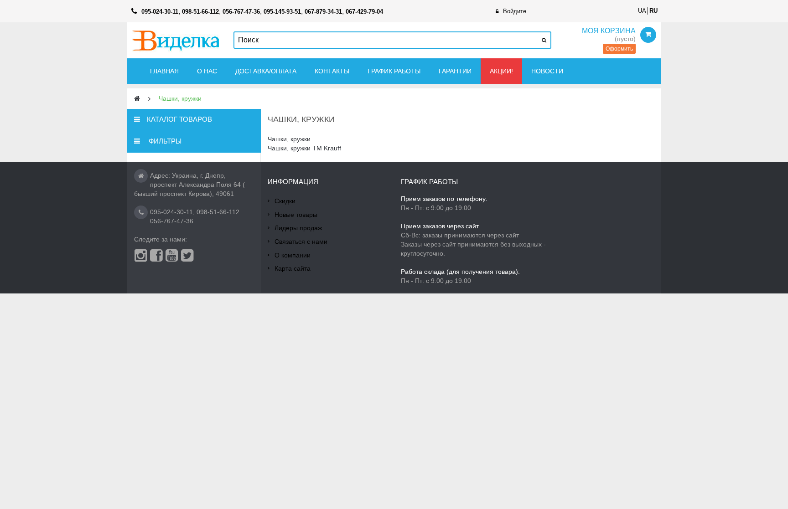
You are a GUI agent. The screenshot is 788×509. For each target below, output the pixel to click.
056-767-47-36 (171, 221)
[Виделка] (175, 40)
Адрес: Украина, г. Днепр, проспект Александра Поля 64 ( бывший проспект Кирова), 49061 (189, 184)
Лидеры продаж (298, 227)
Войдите (514, 11)
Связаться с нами (301, 241)
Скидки (285, 201)
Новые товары (296, 214)
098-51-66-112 (218, 212)
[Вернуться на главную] (137, 98)
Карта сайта (293, 268)
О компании (293, 255)
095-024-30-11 (171, 212)
